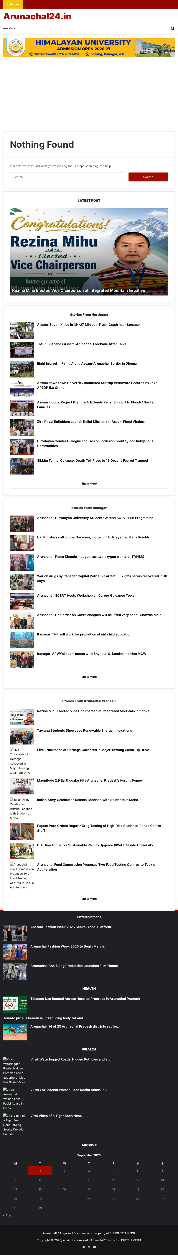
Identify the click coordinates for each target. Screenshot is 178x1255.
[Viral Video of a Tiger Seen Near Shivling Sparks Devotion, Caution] (15, 1124)
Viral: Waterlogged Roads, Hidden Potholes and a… (70, 1059)
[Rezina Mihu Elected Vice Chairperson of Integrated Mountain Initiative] (22, 717)
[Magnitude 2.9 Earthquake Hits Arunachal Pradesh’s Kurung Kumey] (22, 786)
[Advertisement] (89, 96)
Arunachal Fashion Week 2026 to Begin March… (68, 946)
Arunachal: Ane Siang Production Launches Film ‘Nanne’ (74, 966)
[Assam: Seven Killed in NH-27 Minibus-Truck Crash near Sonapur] (22, 330)
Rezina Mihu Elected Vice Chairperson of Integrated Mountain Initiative (78, 290)
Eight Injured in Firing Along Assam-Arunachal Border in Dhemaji (87, 363)
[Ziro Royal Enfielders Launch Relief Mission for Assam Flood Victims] (22, 427)
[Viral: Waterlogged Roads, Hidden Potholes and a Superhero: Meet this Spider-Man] (15, 1070)
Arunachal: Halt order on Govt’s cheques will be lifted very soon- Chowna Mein (99, 615)
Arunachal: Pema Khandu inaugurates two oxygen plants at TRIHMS (90, 557)
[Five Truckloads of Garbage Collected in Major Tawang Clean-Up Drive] (22, 761)
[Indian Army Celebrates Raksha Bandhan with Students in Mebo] (22, 808)
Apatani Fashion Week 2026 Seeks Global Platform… (72, 927)
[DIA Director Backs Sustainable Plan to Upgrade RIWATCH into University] (22, 851)
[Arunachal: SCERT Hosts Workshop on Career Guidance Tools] (22, 601)
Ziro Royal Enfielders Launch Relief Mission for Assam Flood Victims (91, 422)
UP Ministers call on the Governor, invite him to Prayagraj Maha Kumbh (93, 537)
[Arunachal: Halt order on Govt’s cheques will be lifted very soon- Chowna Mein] (22, 621)
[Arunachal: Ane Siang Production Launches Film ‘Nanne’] (15, 971)
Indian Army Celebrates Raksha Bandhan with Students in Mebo (87, 800)
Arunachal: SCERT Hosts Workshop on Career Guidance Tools (85, 595)
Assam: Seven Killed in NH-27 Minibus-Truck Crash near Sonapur (88, 325)
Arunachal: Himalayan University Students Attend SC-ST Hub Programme (95, 518)
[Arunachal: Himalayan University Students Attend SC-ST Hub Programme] (22, 524)
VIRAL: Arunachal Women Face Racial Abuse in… (68, 1090)
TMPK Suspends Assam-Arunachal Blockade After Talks (81, 344)
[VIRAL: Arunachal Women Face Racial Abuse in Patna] (15, 1099)
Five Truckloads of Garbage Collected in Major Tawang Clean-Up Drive (93, 750)
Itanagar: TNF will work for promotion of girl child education (84, 634)
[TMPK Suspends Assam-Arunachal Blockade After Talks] (22, 350)
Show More (89, 483)
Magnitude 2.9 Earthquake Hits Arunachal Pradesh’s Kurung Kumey (90, 780)
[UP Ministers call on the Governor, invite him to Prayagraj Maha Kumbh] (22, 543)
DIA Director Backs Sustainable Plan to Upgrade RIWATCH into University (95, 845)
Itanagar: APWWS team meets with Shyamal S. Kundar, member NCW (91, 654)
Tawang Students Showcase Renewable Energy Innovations (84, 730)
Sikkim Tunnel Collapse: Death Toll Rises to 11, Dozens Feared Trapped (92, 460)
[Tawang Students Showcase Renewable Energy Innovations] (22, 736)
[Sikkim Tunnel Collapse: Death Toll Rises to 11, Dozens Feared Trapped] (22, 466)
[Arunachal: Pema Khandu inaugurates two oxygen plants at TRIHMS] (22, 562)
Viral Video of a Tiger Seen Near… (57, 1116)
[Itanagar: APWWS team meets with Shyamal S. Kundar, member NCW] (22, 659)
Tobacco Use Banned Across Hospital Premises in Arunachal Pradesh (85, 999)
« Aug (7, 1215)
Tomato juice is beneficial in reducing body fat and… (44, 1018)
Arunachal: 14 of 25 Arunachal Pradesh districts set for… (75, 1026)
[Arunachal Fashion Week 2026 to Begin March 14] (15, 952)
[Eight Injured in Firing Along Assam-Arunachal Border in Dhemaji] (22, 369)
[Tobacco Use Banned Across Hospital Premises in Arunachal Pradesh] (15, 1004)
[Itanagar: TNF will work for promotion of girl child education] (22, 640)
